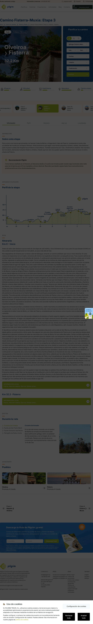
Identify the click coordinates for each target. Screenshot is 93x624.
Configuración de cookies (76, 606)
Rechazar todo (68, 617)
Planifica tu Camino (89, 310)
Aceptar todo (84, 617)
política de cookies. (22, 620)
